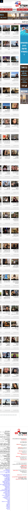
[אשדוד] (20, 8)
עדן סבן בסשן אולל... (15, 376)
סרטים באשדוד (7, 468)
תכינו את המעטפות (7, 298)
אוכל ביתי (8, 436)
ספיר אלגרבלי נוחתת (6, 219)
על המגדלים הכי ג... (15, 267)
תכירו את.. (8, 311)
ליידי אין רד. (8, 235)
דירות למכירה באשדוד (6, 481)
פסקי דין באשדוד (7, 462)
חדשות (23, 9)
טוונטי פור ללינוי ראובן (14, 314)
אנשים (22, 11)
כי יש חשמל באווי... (7, 376)
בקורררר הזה (7, 405)
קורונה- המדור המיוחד (6, 464)
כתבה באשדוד (7, 494)
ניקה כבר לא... (15, 296)
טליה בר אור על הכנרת (14, 48)
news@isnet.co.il (23, 459)
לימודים (4, 459)
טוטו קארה (16, 125)
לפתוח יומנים (7, 47)
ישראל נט (8, 471)
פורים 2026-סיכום (6, 156)
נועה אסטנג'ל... (15, 220)
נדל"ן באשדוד (7, 469)
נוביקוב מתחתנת (6, 78)
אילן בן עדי (8, 503)
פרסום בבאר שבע (7, 483)
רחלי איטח (8, 507)
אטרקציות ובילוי (3, 460)
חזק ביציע (8, 65)
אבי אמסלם (8, 506)
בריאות (8, 460)
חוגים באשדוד (7, 487)
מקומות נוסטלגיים (7, 456)
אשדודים (13, 11)
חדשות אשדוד (7, 433)
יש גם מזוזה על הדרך (15, 65)
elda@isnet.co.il (24, 454)
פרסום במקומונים (7, 478)
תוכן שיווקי (8, 459)
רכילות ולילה (20, 23)
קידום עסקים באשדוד (6, 475)
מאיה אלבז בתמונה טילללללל (7, 344)
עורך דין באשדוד (7, 498)
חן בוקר (8, 503)
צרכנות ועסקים (7, 458)
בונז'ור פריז (7, 218)
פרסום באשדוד (7, 491)
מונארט (8, 502)
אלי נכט (8, 509)
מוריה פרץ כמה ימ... (15, 392)
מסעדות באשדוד (7, 480)
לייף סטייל (8, 460)
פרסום (8, 500)
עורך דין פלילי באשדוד (6, 497)
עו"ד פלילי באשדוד (7, 496)
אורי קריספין (18, 456)
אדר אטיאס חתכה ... (6, 189)
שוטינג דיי (8, 265)
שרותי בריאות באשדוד (6, 485)
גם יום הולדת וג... (7, 174)
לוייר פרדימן (7, 327)
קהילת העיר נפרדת (3, 450)
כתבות (9, 443)
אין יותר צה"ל (16, 297)
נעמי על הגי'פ (8, 96)
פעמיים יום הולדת (6, 140)
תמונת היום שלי (7, 280)
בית (26, 9)
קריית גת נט (8, 499)
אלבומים (8, 447)
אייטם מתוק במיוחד (7, 79)
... (9, 346)
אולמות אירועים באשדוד (6, 495)
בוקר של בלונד (15, 109)
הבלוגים (8, 454)
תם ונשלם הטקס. (6, 202)
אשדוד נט (26, 23)
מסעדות (8, 435)
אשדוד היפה (7, 449)
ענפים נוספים (7, 441)
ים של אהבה (15, 249)
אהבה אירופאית (6, 234)
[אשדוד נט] (19, 435)
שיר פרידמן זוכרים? (7, 328)
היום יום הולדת (15, 405)
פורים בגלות (16, 141)
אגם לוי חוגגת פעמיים (15, 406)
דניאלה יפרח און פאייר (6, 111)
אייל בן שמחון (7, 472)
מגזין (9, 442)
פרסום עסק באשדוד (6, 470)
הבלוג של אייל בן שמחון (6, 455)
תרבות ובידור (7, 439)
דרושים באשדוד (7, 486)
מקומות (18, 11)
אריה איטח (8, 508)
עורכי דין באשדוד (7, 489)
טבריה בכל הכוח (15, 47)
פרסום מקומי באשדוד (6, 475)
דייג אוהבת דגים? (14, 93)
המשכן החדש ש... (15, 205)
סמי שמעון (8, 504)
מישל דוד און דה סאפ (6, 406)
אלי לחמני (8, 505)
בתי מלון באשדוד (7, 476)
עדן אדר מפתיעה (15, 140)
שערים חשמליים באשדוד (6, 489)
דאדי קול (16, 327)
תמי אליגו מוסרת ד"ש (6, 392)
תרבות (10, 9)
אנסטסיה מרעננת (15, 110)
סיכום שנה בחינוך (3, 445)
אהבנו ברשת (5, 466)
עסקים (2, 9)
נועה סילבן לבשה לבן (6, 204)
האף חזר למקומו (7, 127)
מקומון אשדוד (7, 478)
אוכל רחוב (3, 438)
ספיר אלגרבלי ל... (15, 158)
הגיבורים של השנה (7, 444)
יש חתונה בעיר (15, 171)
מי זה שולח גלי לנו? (15, 236)
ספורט (18, 9)
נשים (9, 466)
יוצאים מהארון (6, 432)
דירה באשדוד (7, 496)
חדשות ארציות (7, 434)
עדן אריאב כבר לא (7, 360)
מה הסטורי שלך (8, 11)
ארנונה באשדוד (7, 488)
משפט (8, 461)
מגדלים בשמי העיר (7, 281)
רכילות (14, 9)
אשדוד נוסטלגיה (6, 456)
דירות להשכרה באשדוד (6, 482)
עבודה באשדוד (7, 493)
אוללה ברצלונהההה (15, 360)
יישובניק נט (8, 477)
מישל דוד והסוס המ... (15, 189)
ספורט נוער (2, 441)
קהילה (6, 9)
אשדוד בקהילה (7, 448)
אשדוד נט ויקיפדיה (6, 492)
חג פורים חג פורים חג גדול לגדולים (15, 282)
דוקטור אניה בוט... (15, 345)
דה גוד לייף (16, 78)
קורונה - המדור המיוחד (5, 463)
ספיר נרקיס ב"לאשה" (6, 266)
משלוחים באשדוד (7, 479)
